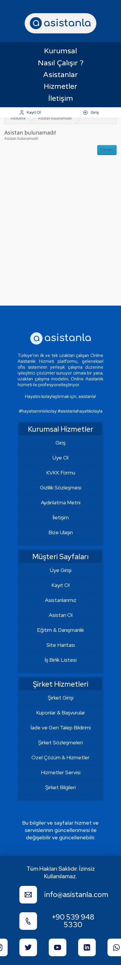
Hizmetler (60, 86)
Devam (107, 149)
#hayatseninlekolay (38, 411)
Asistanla (18, 118)
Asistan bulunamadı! (55, 118)
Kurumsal (60, 51)
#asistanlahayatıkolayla (80, 411)
